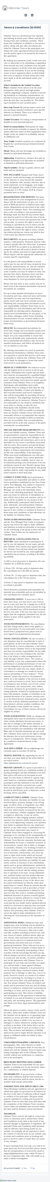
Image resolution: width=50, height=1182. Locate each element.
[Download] (20, 609)
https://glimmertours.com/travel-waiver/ (21, 763)
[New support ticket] (26, 15)
